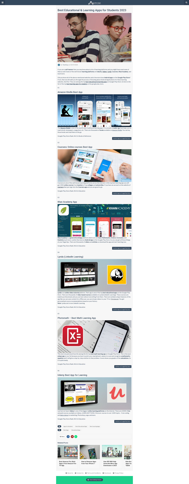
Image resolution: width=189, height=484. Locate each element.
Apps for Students (68, 426)
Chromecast (115, 299)
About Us (70, 473)
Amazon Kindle (117, 130)
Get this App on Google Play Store (121, 138)
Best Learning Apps (95, 426)
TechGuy (65, 65)
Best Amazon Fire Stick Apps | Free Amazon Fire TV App (67, 463)
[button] (2, 2)
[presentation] (128, 457)
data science (64, 415)
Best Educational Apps (81, 426)
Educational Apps (75, 430)
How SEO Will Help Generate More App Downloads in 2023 (110, 463)
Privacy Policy (119, 473)
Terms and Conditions (94, 473)
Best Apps (66, 430)
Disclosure (107, 473)
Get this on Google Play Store (122, 366)
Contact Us (80, 473)
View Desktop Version (95, 479)
